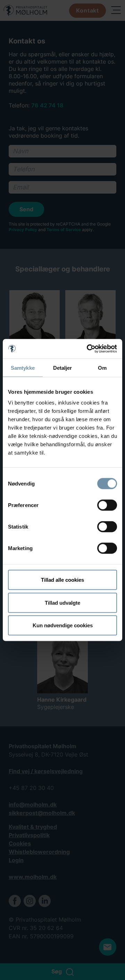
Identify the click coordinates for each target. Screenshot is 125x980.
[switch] (107, 505)
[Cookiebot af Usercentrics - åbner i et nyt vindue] (88, 348)
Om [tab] (102, 367)
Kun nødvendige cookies (63, 625)
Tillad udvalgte (62, 602)
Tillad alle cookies (62, 580)
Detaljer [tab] (62, 367)
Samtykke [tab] (23, 367)
